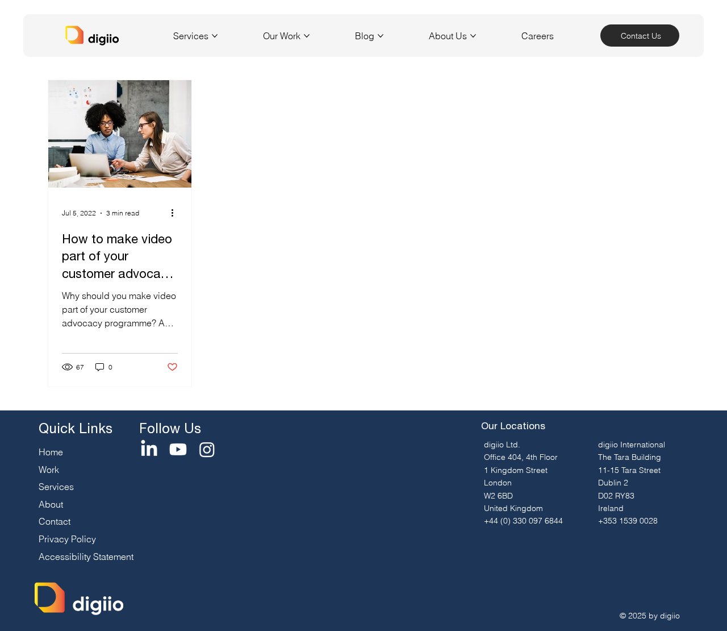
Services (56, 486)
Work (49, 469)
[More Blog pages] (380, 36)
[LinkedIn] (149, 449)
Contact (54, 521)
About (51, 504)
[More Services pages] (215, 36)
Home (51, 452)
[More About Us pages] (473, 36)
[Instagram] (207, 449)
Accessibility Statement (86, 556)
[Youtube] (178, 449)
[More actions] (176, 213)
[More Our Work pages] (307, 36)
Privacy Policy (67, 539)
